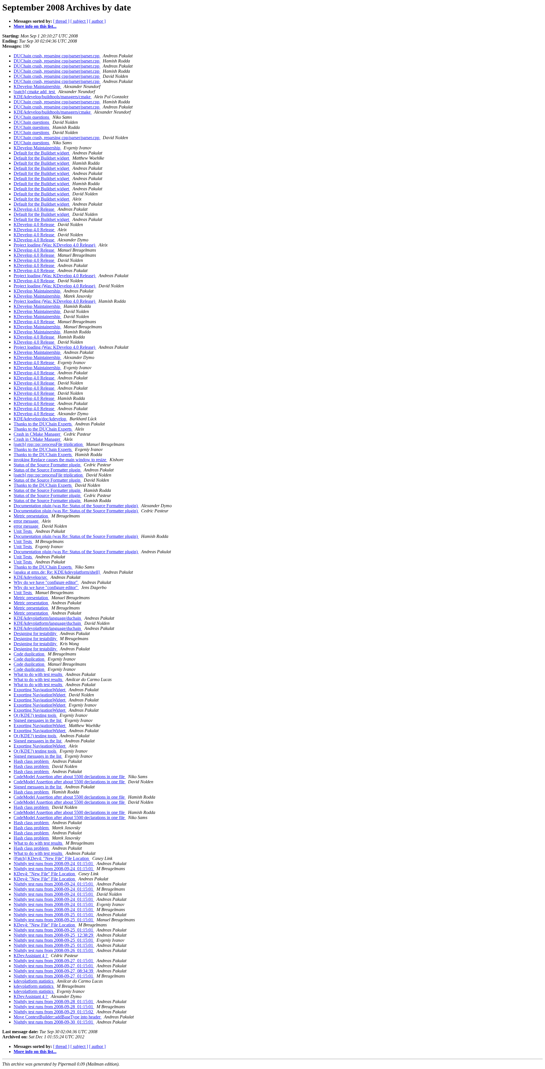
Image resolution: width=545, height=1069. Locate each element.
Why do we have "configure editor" (46, 582)
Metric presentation (31, 515)
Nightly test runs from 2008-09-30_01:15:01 (54, 1022)
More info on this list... (35, 26)
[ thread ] (61, 21)
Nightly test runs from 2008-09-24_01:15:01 (54, 863)
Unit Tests (23, 531)
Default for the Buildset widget (42, 153)
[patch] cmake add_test (35, 91)
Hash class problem (32, 761)
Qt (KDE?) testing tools (35, 715)
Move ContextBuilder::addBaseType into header (58, 1016)
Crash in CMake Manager (37, 434)
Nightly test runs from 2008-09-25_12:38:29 (54, 935)
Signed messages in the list (38, 720)
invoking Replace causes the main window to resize (60, 459)
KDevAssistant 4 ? (31, 955)
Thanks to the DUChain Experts (43, 423)
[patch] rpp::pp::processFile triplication (49, 444)
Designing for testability (36, 633)
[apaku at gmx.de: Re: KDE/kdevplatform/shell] (57, 572)
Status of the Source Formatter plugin (47, 464)
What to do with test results (38, 674)
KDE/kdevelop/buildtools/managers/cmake (53, 96)
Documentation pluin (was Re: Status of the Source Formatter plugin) (76, 505)
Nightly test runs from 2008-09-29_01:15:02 (54, 1011)
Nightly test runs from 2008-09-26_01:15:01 (54, 950)
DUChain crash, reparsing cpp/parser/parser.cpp (57, 55)
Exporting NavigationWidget (40, 689)
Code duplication (29, 654)
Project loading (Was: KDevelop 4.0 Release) (55, 245)
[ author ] (97, 21)
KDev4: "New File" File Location (45, 873)
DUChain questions (32, 117)
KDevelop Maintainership (37, 86)
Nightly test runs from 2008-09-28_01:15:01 (54, 1001)
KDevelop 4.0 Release (34, 209)
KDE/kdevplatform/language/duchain (48, 618)
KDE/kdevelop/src (31, 577)
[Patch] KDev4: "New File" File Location (52, 858)
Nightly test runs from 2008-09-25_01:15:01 (54, 914)
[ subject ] (79, 21)
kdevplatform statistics (34, 981)
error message (26, 521)
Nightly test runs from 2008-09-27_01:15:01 (54, 960)
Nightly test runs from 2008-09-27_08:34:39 (54, 970)
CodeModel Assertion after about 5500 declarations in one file (70, 776)
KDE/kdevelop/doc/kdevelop (40, 418)
